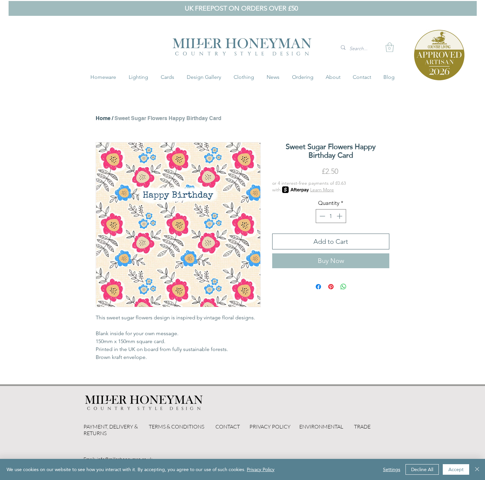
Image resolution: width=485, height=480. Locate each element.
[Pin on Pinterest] (331, 287)
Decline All (422, 469)
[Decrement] (322, 216)
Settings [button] (391, 469)
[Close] (477, 469)
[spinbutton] (330, 216)
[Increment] (340, 216)
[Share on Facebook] (318, 287)
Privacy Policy (261, 469)
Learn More (322, 190)
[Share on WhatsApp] (343, 287)
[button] (390, 47)
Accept (456, 469)
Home (103, 118)
